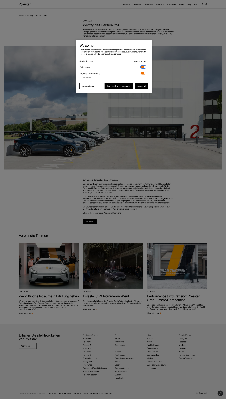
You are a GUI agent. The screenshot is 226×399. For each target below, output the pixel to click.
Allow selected (88, 86)
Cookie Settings (86, 77)
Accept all (141, 86)
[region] (114, 66)
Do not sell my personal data (118, 86)
